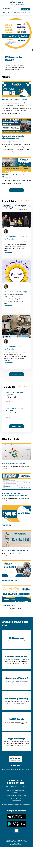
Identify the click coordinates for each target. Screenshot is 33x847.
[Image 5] (14, 50)
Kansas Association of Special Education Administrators (15, 799)
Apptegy (20, 844)
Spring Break (11, 397)
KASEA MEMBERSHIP (11, 580)
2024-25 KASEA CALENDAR (14, 463)
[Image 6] (16, 50)
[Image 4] (12, 50)
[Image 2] (8, 50)
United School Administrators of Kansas (15, 787)
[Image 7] (18, 50)
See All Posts (16, 190)
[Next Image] (29, 50)
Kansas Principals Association (16, 795)
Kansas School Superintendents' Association (16, 791)
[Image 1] (5, 50)
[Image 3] (10, 50)
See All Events (16, 426)
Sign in (25, 9)
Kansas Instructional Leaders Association (16, 804)
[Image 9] (22, 50)
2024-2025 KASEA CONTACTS (15, 550)
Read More (7, 360)
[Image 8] (20, 50)
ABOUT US (6, 525)
